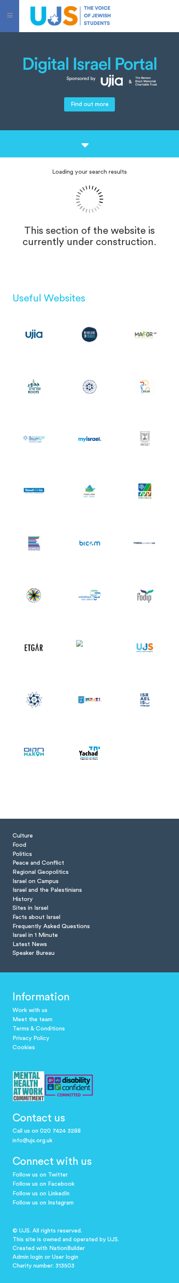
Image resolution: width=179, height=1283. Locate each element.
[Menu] (9, 16)
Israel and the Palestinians (47, 890)
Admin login (27, 1257)
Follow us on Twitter (40, 1175)
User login (65, 1257)
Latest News (29, 944)
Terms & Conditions (38, 1029)
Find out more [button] (90, 104)
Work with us (29, 1010)
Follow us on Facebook (43, 1184)
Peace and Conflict (38, 863)
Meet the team (32, 1019)
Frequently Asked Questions (51, 926)
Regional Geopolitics (40, 872)
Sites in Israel (30, 908)
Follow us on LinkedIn (41, 1194)
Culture (22, 836)
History (22, 899)
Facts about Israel (36, 917)
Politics (22, 854)
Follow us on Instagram (43, 1203)
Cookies (23, 1047)
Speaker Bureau (33, 953)
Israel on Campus (35, 881)
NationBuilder (67, 1248)
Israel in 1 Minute (35, 935)
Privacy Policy (30, 1038)
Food (19, 845)
